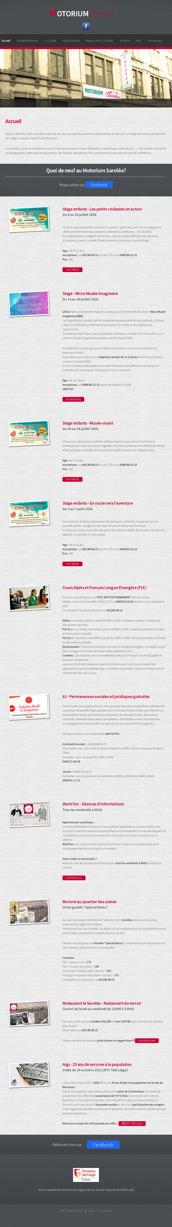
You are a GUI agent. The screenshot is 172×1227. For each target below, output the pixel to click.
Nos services (155, 41)
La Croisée (51, 41)
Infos (138, 41)
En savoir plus (73, 399)
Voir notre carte (146, 1040)
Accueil (6, 41)
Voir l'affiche (72, 269)
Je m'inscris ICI (74, 878)
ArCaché (124, 41)
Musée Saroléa (71, 41)
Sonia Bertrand (104, 1210)
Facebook (99, 184)
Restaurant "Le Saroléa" (100, 41)
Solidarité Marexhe (27, 41)
